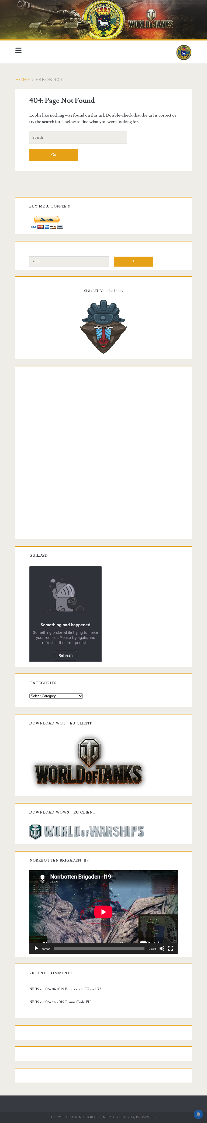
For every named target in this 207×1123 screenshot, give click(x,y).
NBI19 (34, 989)
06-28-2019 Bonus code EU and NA (73, 989)
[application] (103, 912)
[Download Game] (88, 762)
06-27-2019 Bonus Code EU (68, 1002)
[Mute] (162, 948)
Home (22, 79)
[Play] (36, 948)
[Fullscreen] (170, 948)
